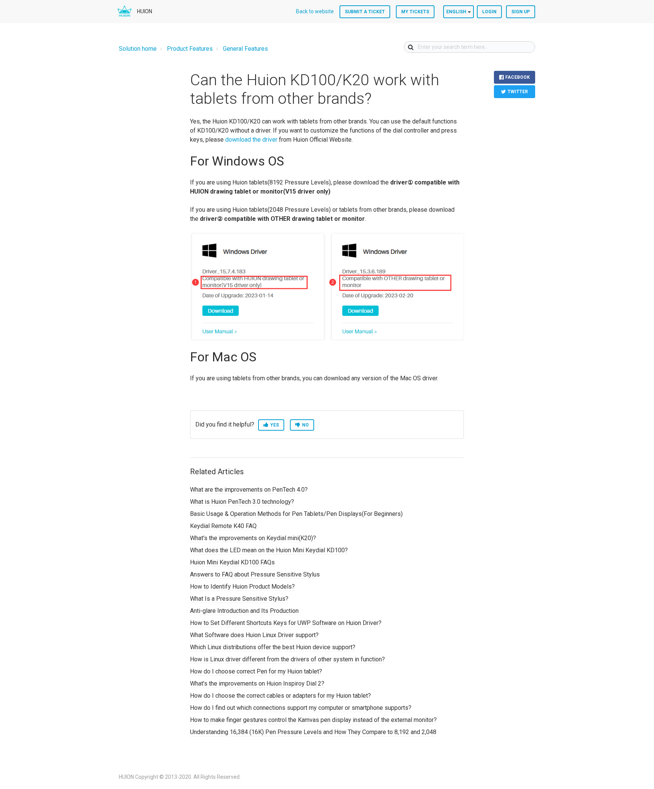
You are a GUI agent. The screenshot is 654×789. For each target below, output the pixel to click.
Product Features (190, 48)
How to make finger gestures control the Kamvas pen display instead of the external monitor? (313, 719)
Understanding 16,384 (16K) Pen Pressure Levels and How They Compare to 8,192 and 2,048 (313, 732)
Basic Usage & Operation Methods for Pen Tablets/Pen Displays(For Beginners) (296, 513)
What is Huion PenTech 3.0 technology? (242, 501)
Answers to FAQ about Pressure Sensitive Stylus (255, 574)
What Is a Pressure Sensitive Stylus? (239, 598)
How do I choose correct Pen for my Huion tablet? (256, 671)
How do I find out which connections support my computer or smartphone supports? (300, 707)
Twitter (518, 91)
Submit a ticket (365, 11)
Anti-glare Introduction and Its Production (244, 610)
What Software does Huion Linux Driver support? (254, 635)
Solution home (138, 48)
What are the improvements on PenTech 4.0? (249, 489)
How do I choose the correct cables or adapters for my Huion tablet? (280, 695)
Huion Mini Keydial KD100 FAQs (232, 562)
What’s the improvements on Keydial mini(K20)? (253, 538)
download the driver (251, 139)
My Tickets (415, 11)
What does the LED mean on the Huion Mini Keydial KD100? (269, 550)
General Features (245, 48)
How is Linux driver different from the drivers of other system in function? (287, 659)
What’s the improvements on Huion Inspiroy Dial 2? (257, 683)
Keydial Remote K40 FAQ (223, 526)
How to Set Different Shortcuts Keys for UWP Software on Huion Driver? (286, 623)
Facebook (517, 77)
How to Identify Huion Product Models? (242, 586)
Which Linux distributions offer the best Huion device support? (272, 647)
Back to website (315, 11)
